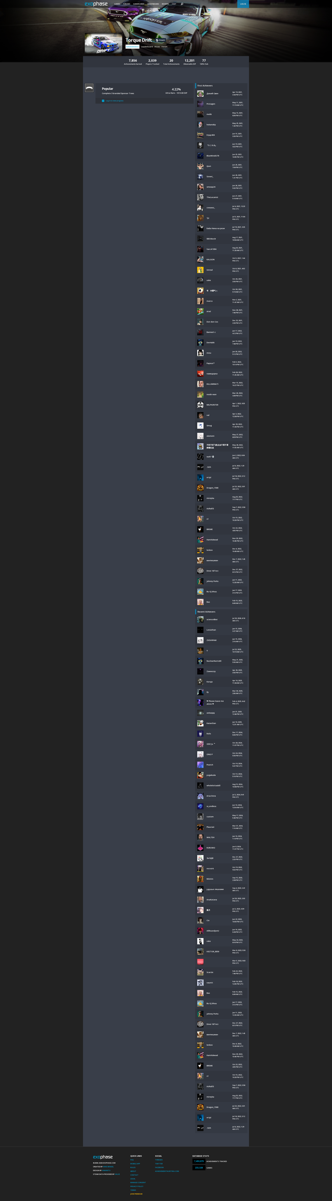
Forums (126, 4)
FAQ (132, 1160)
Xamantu (106, 1170)
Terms (133, 1190)
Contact (134, 1175)
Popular (107, 88)
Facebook (159, 1167)
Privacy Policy (136, 1186)
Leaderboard (153, 4)
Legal (132, 1179)
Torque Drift (139, 40)
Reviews (165, 4)
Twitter (159, 1163)
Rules (133, 1167)
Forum (164, 46)
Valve (117, 1174)
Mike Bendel (108, 1166)
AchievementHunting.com (167, 1171)
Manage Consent (138, 1182)
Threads (159, 1160)
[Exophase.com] (98, 4)
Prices (157, 46)
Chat (174, 4)
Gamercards (138, 4)
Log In (243, 4)
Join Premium (136, 1194)
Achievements (132, 46)
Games (117, 4)
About (133, 1171)
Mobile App (135, 1163)
